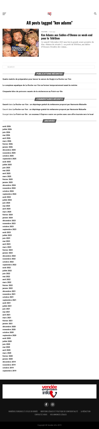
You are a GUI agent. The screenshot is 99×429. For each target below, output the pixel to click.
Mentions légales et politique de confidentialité (59, 411)
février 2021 (8, 321)
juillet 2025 (7, 165)
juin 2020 (6, 344)
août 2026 (7, 126)
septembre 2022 (9, 265)
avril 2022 (6, 279)
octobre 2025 (8, 156)
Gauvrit (5, 104)
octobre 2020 (8, 332)
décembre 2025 (9, 150)
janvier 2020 (8, 359)
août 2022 (7, 268)
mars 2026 (7, 141)
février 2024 (8, 215)
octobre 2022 (8, 262)
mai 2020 (6, 347)
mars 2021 (7, 318)
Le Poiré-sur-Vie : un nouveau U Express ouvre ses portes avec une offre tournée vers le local (53, 114)
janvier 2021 (8, 324)
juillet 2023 (7, 235)
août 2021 (7, 303)
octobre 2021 (8, 297)
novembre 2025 (9, 153)
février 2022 (8, 285)
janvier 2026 (8, 147)
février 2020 (8, 356)
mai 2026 (6, 135)
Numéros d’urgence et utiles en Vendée (23, 411)
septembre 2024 (9, 194)
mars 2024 (7, 212)
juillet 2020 (7, 341)
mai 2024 (6, 206)
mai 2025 (6, 171)
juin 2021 (6, 309)
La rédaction (85, 411)
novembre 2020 (9, 330)
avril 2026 (6, 138)
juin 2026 (6, 132)
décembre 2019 (9, 362)
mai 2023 (6, 241)
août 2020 (7, 338)
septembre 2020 (9, 335)
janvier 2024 (8, 218)
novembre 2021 (9, 294)
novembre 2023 (9, 224)
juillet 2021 (7, 306)
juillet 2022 (7, 271)
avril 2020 (6, 350)
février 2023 (8, 250)
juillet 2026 (7, 129)
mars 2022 (7, 282)
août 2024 (7, 197)
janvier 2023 (8, 253)
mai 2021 (6, 312)
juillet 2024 (7, 200)
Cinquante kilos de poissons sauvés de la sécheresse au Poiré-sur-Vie (33, 91)
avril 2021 (6, 315)
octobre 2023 (8, 227)
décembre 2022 (9, 256)
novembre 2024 (9, 188)
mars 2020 (7, 353)
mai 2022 (6, 277)
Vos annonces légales (58, 414)
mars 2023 (7, 247)
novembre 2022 (9, 259)
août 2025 (7, 162)
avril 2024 (6, 209)
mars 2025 (7, 176)
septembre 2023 (9, 229)
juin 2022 (6, 274)
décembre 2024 (9, 185)
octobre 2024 (8, 191)
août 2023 (7, 232)
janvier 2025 (8, 182)
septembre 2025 (9, 159)
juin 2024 (6, 203)
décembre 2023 (9, 221)
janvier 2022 (8, 288)
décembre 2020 (9, 327)
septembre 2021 (9, 300)
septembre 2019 (9, 371)
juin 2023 (6, 238)
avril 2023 (6, 244)
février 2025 (8, 179)
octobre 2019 (8, 368)
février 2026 (8, 144)
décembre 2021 (9, 291)
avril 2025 (6, 173)
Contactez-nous (41, 414)
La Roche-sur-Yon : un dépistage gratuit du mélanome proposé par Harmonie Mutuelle (50, 104)
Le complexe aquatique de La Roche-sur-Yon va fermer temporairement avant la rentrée (40, 85)
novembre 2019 (9, 365)
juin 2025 (6, 168)
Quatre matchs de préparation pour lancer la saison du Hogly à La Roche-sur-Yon (37, 79)
